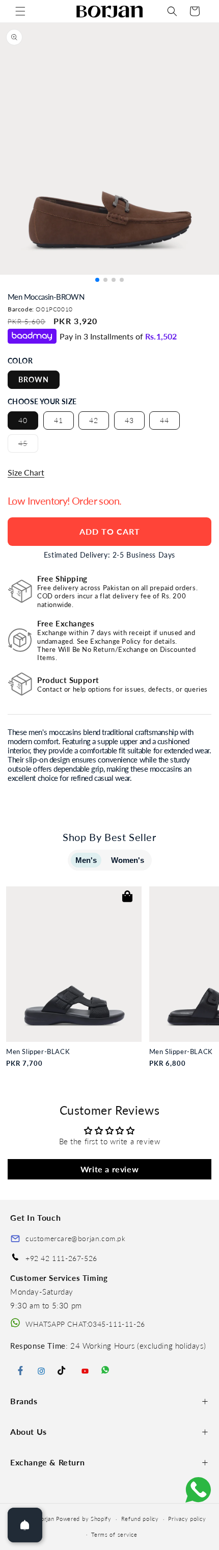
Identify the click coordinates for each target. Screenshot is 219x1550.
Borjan (45, 1518)
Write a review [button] (109, 1169)
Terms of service (114, 1534)
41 (58, 420)
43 (129, 420)
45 (28, 445)
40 (23, 420)
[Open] (25, 1525)
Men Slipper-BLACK (38, 1051)
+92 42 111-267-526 (61, 1258)
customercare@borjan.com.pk (75, 1238)
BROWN (33, 379)
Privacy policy (187, 1518)
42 (93, 420)
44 (164, 420)
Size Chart (26, 472)
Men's (86, 860)
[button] (20, 11)
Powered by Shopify (84, 1518)
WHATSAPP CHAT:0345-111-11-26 (85, 1324)
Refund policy (140, 1518)
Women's (127, 860)
